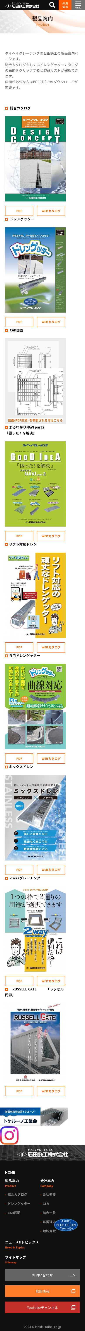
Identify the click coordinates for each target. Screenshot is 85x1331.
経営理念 (49, 1221)
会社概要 (49, 1194)
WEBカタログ (51, 211)
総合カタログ (28, 108)
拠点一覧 (49, 1212)
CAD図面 (16, 330)
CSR (46, 1203)
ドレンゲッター (21, 218)
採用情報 (65, 5)
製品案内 (12, 1180)
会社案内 (47, 1180)
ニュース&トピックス (22, 1242)
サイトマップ (15, 1257)
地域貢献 (49, 1231)
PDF (19, 211)
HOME (10, 1172)
